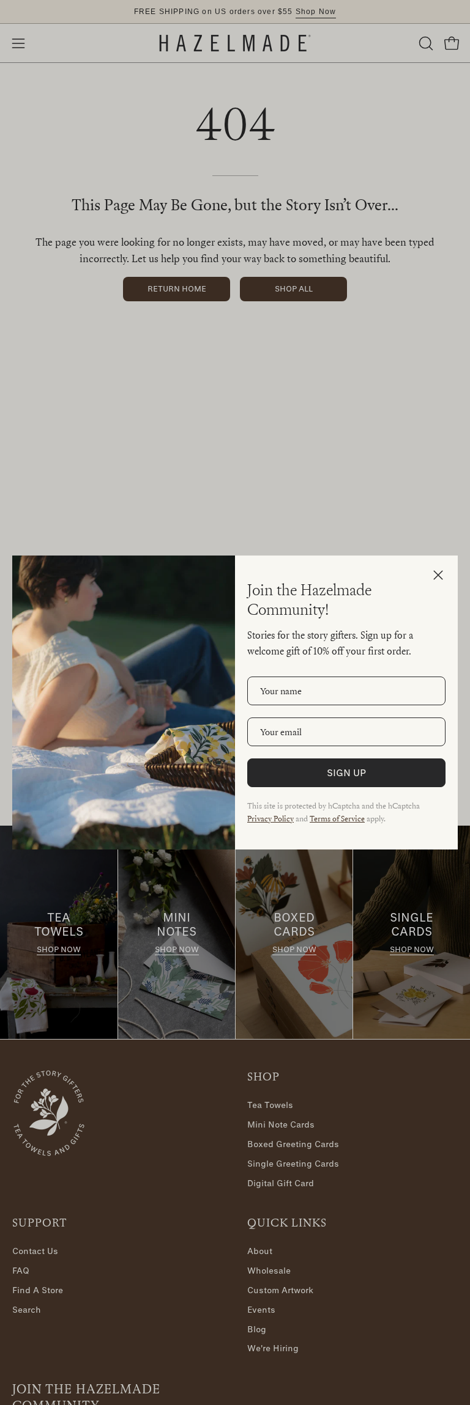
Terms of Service (337, 818)
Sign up (346, 772)
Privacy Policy (270, 818)
